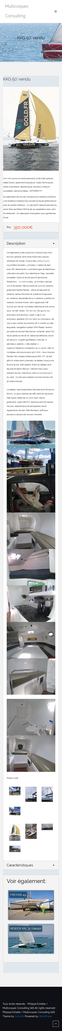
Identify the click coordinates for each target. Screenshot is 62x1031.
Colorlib (19, 1016)
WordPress (45, 1016)
